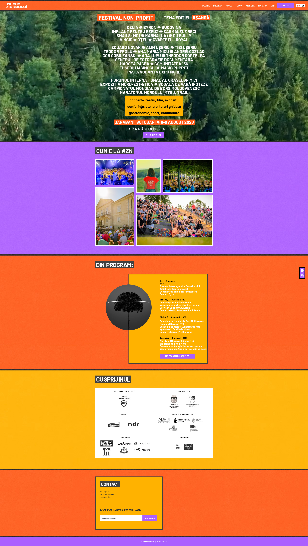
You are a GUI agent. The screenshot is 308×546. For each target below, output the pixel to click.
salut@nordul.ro (106, 497)
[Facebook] (302, 271)
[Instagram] (302, 276)
